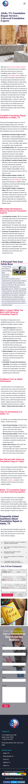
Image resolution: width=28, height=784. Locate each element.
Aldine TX (6, 765)
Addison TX (6, 762)
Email (5, 579)
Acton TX (6, 759)
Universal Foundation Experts (16, 67)
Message (4, 685)
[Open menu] (24, 3)
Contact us (11, 480)
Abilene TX (6, 753)
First (3, 651)
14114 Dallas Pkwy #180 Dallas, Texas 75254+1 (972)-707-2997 (9, 737)
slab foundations (17, 179)
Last (3, 656)
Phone (5, 587)
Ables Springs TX (8, 756)
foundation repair (14, 75)
